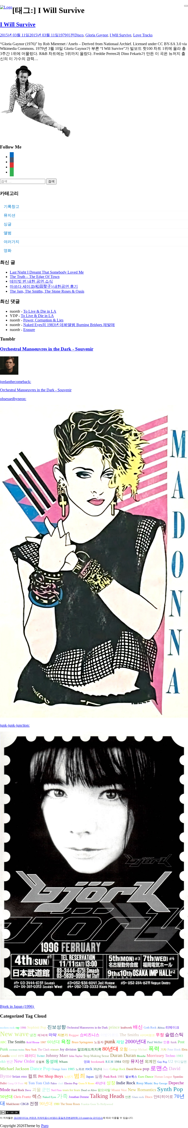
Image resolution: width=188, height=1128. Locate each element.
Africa (160, 1027)
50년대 (6, 1096)
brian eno (19, 1076)
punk (110, 1041)
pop (146, 1068)
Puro (44, 1126)
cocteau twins (16, 1049)
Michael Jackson (14, 1068)
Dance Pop (40, 1068)
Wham (63, 1062)
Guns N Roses (86, 1083)
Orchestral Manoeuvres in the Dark (87, 1027)
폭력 (154, 1048)
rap (17, 1027)
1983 (179, 1056)
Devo (28, 1090)
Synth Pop (170, 1089)
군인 (46, 1089)
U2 (170, 1061)
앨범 (8, 233)
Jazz (106, 1069)
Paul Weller (154, 1042)
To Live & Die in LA (39, 311)
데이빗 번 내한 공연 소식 (31, 281)
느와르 (80, 1069)
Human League (163, 1076)
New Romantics (142, 1089)
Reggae (74, 1035)
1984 (117, 1062)
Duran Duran (123, 1055)
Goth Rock (150, 1027)
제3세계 (42, 1035)
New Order (24, 1061)
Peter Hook (174, 1049)
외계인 (150, 1061)
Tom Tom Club (39, 1083)
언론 (128, 1097)
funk (174, 1042)
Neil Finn (56, 1090)
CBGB (25, 1104)
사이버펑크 (147, 1035)
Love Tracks (143, 35)
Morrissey (155, 1055)
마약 (53, 1035)
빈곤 (10, 1062)
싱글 (8, 224)
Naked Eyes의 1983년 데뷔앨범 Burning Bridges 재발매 (69, 325)
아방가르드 (109, 1035)
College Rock (117, 1069)
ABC (3, 1042)
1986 (23, 1027)
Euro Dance (145, 1076)
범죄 (79, 1076)
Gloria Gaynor (96, 35)
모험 (123, 1049)
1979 (21, 1056)
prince (114, 1027)
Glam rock (138, 1097)
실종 (99, 1076)
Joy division (68, 1049)
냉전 (33, 1035)
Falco (54, 1083)
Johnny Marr (57, 1055)
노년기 (68, 1076)
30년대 (97, 1069)
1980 (56, 1104)
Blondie (141, 1056)
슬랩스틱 (174, 1034)
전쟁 (34, 1103)
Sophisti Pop (36, 1027)
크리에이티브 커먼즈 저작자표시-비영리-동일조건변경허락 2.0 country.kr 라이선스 (58, 1118)
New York (31, 1049)
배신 (138, 1027)
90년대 (46, 1103)
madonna (76, 1061)
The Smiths (129, 1034)
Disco (78, 35)
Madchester (13, 1104)
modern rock (7, 1027)
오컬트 (40, 1061)
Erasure (29, 330)
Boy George (160, 1083)
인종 (166, 1042)
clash (60, 1083)
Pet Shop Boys (50, 1076)
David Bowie (134, 1069)
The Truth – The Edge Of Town (34, 277)
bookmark (98, 1062)
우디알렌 (180, 1062)
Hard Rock (17, 1090)
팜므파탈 (104, 1090)
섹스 (37, 1096)
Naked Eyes (49, 1097)
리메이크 (172, 1027)
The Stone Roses (70, 1104)
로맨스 (159, 1068)
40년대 (100, 1083)
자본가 (63, 1035)
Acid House (32, 1042)
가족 (62, 1096)
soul (14, 1056)
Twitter (41, 1056)
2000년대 (135, 1041)
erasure (54, 1049)
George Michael (138, 1049)
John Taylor (75, 1056)
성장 (110, 1082)
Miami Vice (119, 1090)
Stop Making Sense (96, 1056)
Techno (170, 1056)
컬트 (32, 1076)
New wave (14, 1034)
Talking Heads (107, 1096)
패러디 (30, 1056)
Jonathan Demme (79, 1097)
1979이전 (66, 35)
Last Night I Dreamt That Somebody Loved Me (47, 272)
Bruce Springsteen (82, 1042)
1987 (43, 1042)
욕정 (66, 1041)
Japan (90, 1076)
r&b (3, 1062)
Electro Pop (71, 1083)
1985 (71, 1069)
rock (88, 1069)
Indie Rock (125, 1083)
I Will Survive (17, 24)
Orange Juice (59, 1069)
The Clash (43, 1049)
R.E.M (109, 1061)
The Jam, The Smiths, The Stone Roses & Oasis (47, 291)
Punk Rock (110, 1076)
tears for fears (71, 1090)
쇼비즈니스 (89, 1035)
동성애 (52, 1061)
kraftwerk (126, 1027)
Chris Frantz (22, 1097)
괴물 (36, 1089)
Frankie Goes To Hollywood (97, 1104)
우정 (160, 1034)
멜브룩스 (131, 1076)
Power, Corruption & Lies (43, 320)
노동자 (99, 1042)
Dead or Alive (89, 1090)
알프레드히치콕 (89, 1049)
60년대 (53, 1042)
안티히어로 (163, 1097)
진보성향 (56, 1027)
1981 (121, 1076)
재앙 (120, 1042)
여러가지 (11, 242)
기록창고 (11, 206)
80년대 (110, 1049)
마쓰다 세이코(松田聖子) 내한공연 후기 (44, 286)
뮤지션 (9, 215)
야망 (125, 1061)
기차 (163, 1049)
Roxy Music (144, 1083)
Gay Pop (162, 1062)
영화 (8, 250)
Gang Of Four (16, 1083)
